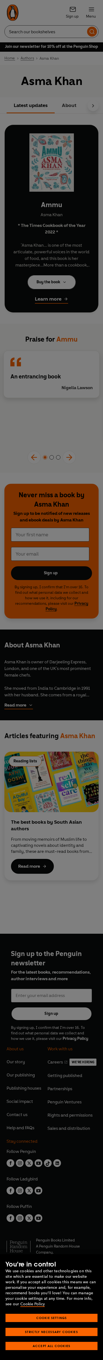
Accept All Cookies (51, 1346)
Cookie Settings (51, 1318)
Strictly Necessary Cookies (51, 1332)
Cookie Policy (32, 1304)
